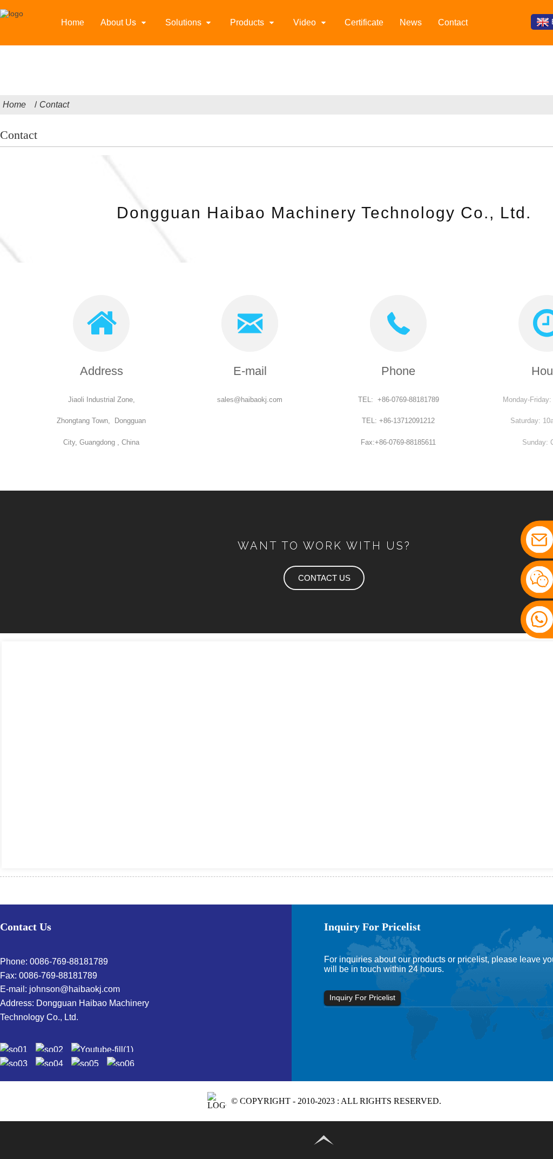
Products (247, 22)
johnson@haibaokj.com (74, 989)
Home (72, 22)
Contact (453, 22)
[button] (324, 578)
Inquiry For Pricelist (362, 997)
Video (304, 22)
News (411, 22)
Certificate (364, 22)
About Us (118, 22)
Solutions (183, 22)
